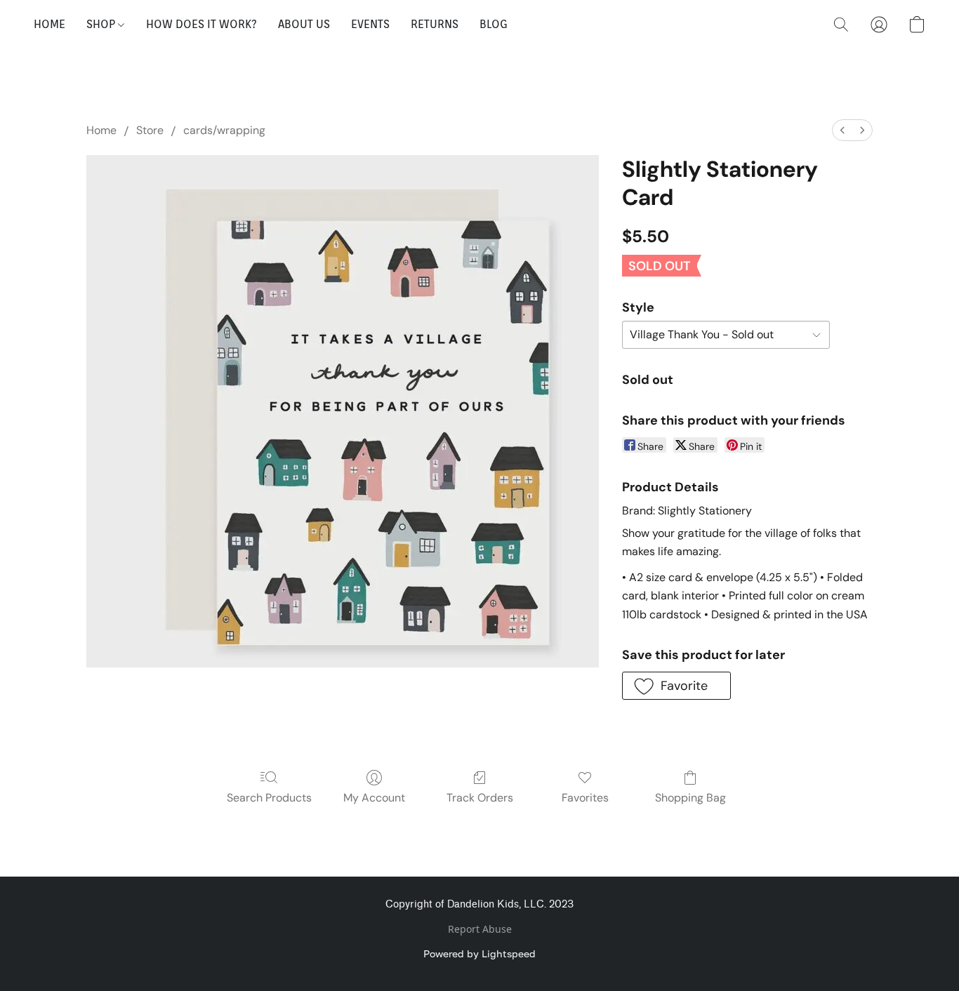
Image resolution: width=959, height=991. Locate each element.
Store (150, 130)
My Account (374, 797)
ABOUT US (304, 24)
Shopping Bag (690, 797)
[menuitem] (842, 130)
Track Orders (480, 797)
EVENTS (370, 24)
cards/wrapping (224, 130)
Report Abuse (480, 929)
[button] (841, 24)
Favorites (585, 797)
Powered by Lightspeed (479, 953)
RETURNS (434, 24)
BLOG (493, 24)
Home (101, 130)
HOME (49, 24)
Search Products (269, 797)
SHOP (102, 24)
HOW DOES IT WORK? (201, 24)
